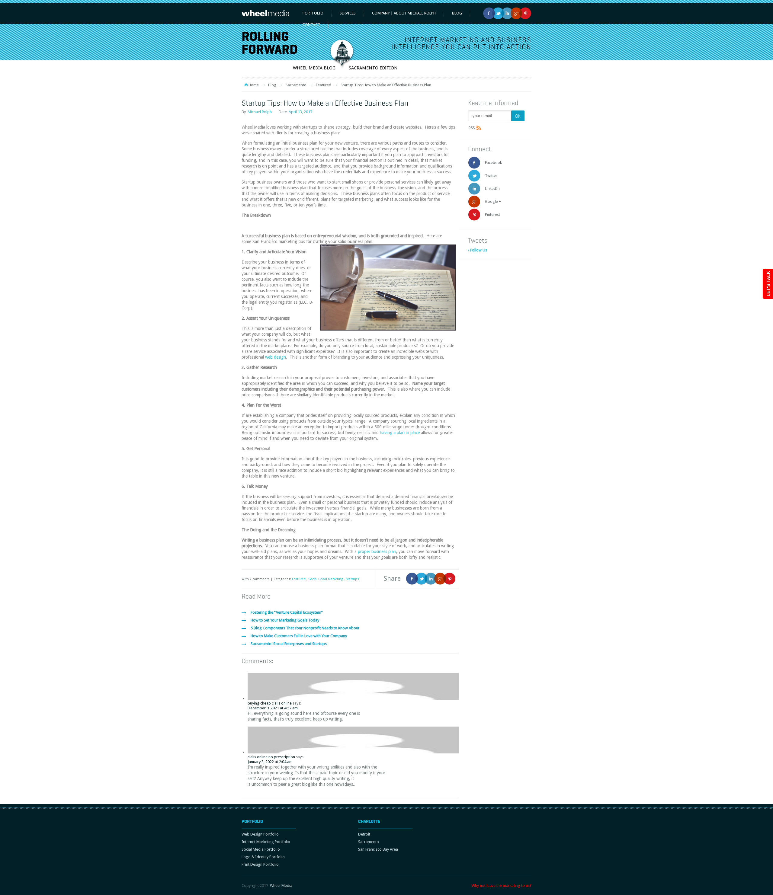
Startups (352, 579)
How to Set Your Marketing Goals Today (285, 620)
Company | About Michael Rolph (404, 13)
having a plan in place (400, 432)
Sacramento (296, 85)
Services (348, 13)
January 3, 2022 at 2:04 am (270, 761)
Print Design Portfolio (260, 864)
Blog (272, 85)
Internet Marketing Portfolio (266, 841)
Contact (311, 24)
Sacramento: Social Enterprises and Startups (289, 643)
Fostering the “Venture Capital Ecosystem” (287, 612)
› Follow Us (477, 250)
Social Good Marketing (325, 579)
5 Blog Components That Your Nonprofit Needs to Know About (305, 628)
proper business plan (377, 551)
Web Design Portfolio (260, 834)
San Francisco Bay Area (378, 849)
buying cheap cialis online (270, 703)
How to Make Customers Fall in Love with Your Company (299, 636)
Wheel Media (281, 885)
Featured (323, 85)
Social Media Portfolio (261, 849)
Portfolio (313, 13)
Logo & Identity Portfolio (263, 857)
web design (275, 357)
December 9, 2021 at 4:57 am (273, 708)
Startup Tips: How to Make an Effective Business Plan (325, 102)
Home (254, 85)
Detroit (364, 834)
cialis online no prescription (271, 757)
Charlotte (369, 821)
